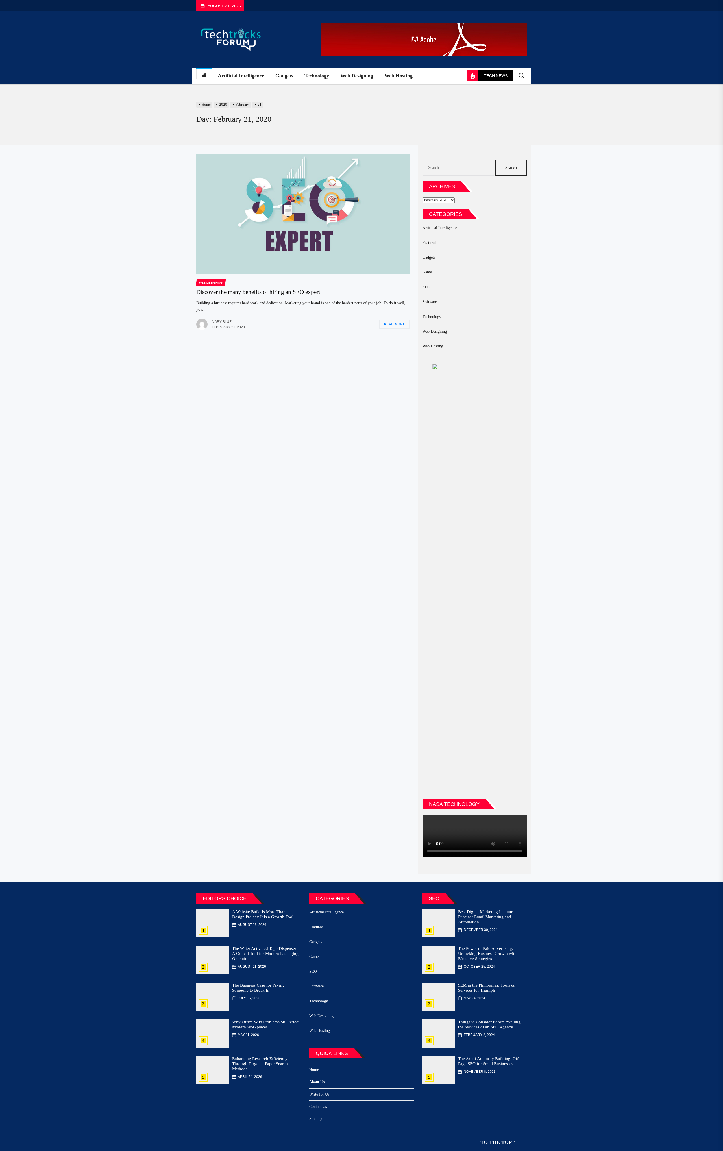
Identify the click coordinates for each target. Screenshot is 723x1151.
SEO (426, 287)
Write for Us (319, 1094)
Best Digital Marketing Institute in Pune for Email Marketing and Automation (488, 917)
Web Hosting (398, 76)
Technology (316, 76)
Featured (429, 243)
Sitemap (315, 1119)
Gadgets (284, 76)
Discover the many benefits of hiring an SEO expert (258, 292)
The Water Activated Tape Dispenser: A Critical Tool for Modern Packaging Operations (265, 953)
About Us (317, 1082)
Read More (394, 324)
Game (427, 272)
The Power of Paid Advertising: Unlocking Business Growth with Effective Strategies (487, 953)
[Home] (204, 76)
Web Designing (356, 76)
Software (430, 302)
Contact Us (318, 1106)
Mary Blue (222, 322)
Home (314, 1070)
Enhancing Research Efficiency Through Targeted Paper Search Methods (260, 1063)
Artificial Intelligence (241, 76)
